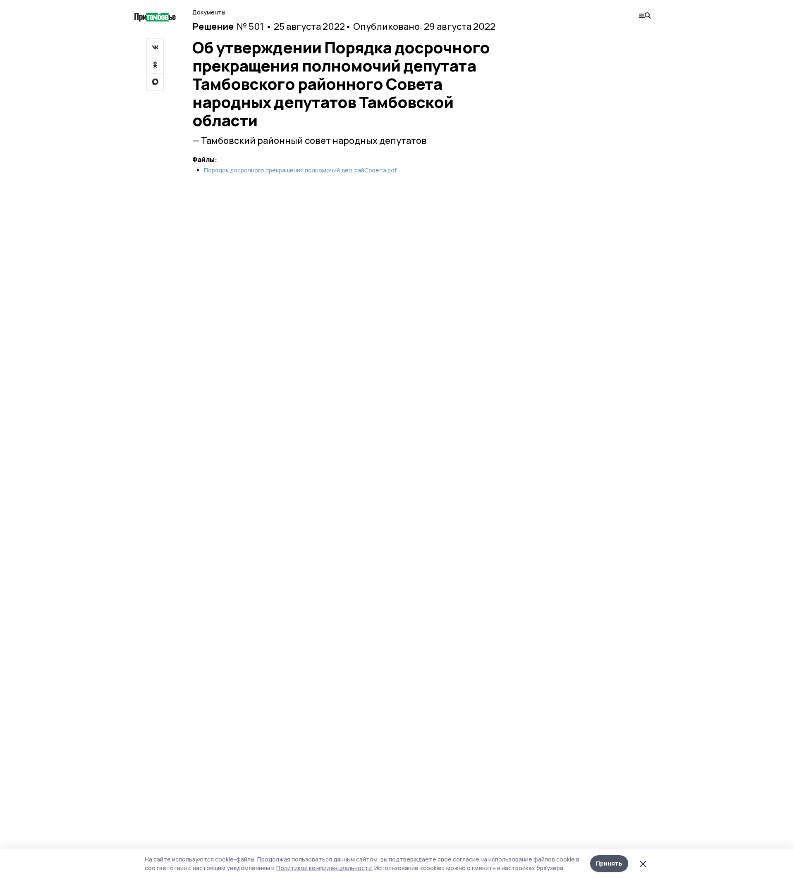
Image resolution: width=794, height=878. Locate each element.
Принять (609, 863)
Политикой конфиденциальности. (324, 868)
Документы (208, 12)
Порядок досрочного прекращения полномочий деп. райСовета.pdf (300, 170)
